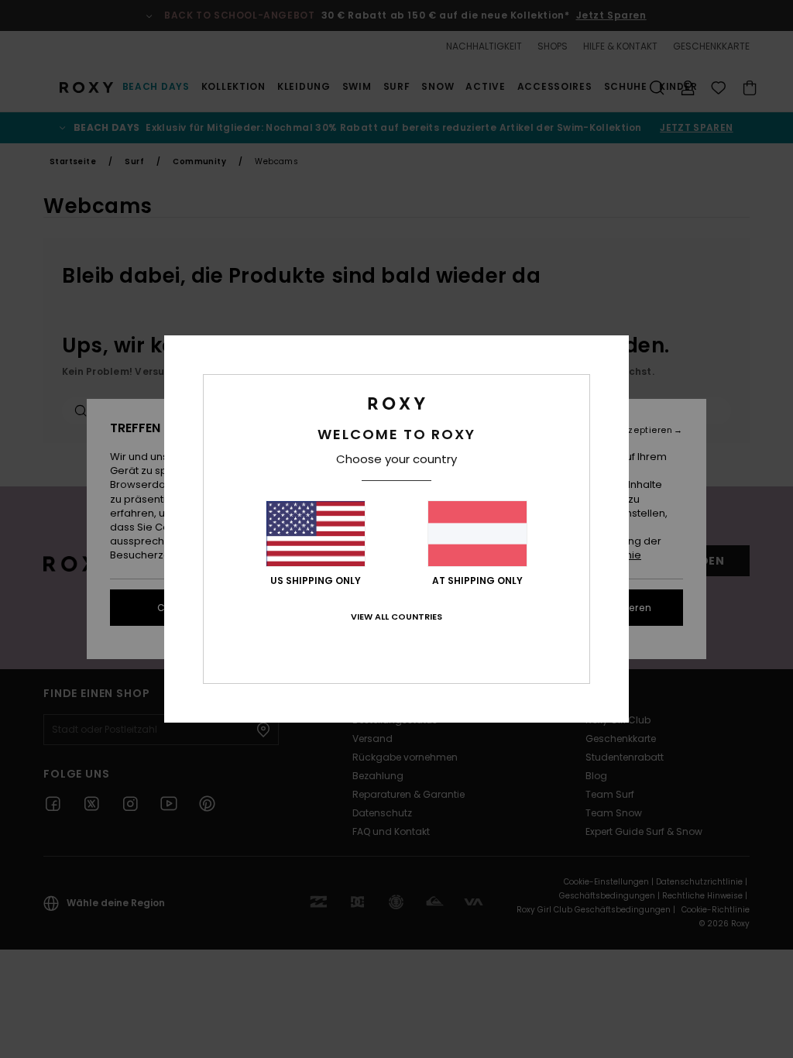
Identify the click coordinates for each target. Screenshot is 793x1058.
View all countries (396, 616)
